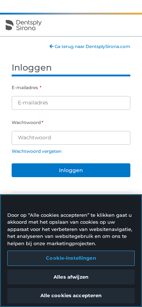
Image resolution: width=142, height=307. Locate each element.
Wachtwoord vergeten (37, 151)
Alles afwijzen (71, 277)
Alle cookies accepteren (71, 295)
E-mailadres (25, 87)
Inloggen (71, 170)
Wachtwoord (26, 122)
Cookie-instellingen (71, 258)
